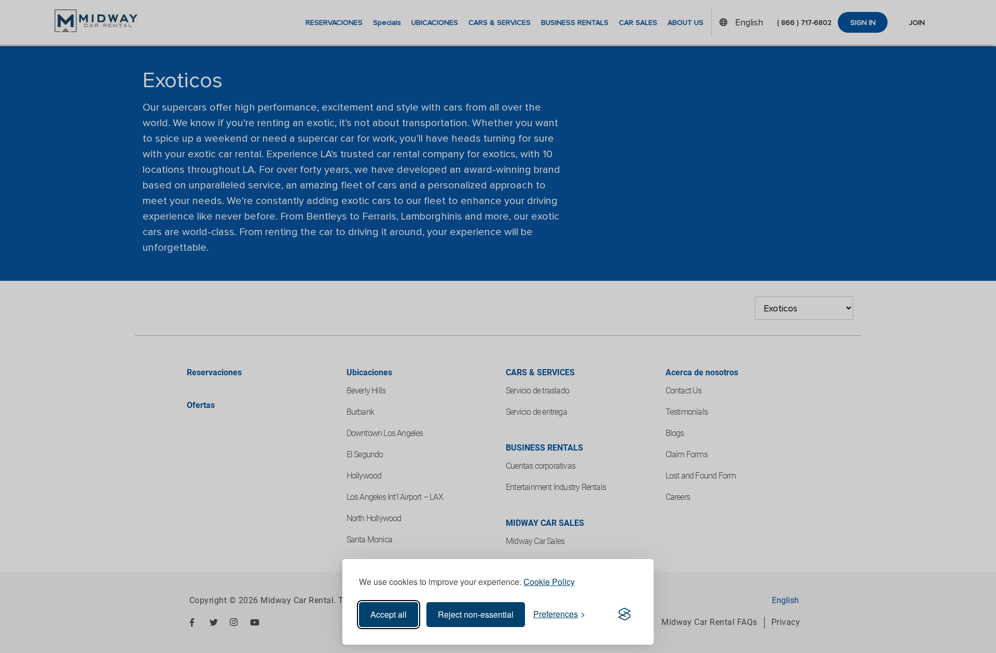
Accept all (388, 614)
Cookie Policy (549, 582)
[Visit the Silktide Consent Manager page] (624, 614)
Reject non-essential (476, 614)
